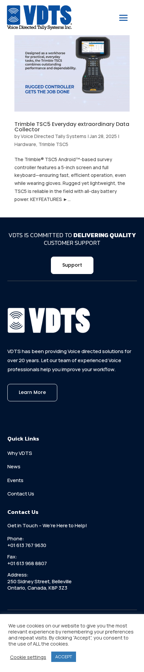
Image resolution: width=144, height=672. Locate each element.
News (13, 466)
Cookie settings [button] (28, 657)
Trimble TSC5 (53, 144)
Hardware (25, 144)
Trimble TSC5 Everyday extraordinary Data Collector (71, 126)
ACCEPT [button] (63, 657)
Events (15, 480)
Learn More (32, 392)
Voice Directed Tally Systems (53, 136)
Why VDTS (19, 453)
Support (72, 265)
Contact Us (20, 493)
